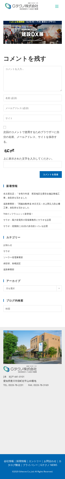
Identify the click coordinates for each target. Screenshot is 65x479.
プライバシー (30, 465)
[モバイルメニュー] (56, 6)
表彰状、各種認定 (12, 263)
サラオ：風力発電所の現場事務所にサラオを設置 (27, 219)
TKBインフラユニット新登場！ (18, 213)
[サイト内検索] (32, 308)
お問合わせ (50, 461)
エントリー (35, 461)
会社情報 (9, 461)
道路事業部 (8, 269)
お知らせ (7, 245)
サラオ (6, 251)
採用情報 (21, 461)
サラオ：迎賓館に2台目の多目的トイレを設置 (25, 226)
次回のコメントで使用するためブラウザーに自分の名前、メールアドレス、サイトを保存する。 (31, 137)
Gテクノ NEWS (48, 465)
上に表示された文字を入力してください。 (28, 158)
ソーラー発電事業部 (13, 257)
